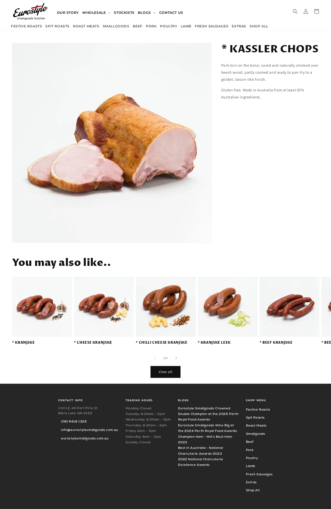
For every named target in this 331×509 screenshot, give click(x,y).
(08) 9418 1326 (74, 421)
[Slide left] (155, 358)
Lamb (250, 466)
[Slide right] (176, 358)
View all (166, 371)
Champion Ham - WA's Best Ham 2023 (205, 439)
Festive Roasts (258, 409)
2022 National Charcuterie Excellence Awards (200, 462)
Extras (251, 482)
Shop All (253, 490)
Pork (250, 450)
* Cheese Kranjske (93, 343)
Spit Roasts (255, 417)
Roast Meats (256, 425)
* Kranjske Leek (214, 343)
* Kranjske (23, 343)
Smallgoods (255, 434)
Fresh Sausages (259, 474)
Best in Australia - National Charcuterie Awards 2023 (200, 450)
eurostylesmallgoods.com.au (85, 438)
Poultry (252, 458)
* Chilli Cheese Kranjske (161, 343)
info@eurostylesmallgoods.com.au (89, 430)
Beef (250, 442)
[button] (96, 12)
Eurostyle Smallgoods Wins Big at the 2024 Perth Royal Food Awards (207, 428)
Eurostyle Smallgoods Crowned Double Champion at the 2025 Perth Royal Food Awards (208, 414)
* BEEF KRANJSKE (276, 343)
